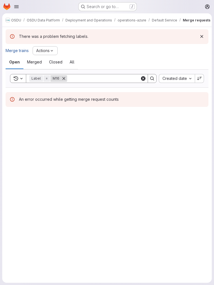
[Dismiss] (201, 36)
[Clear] (143, 78)
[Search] (152, 78)
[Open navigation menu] (16, 6)
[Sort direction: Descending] (199, 78)
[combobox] (177, 78)
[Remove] (63, 78)
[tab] (14, 62)
